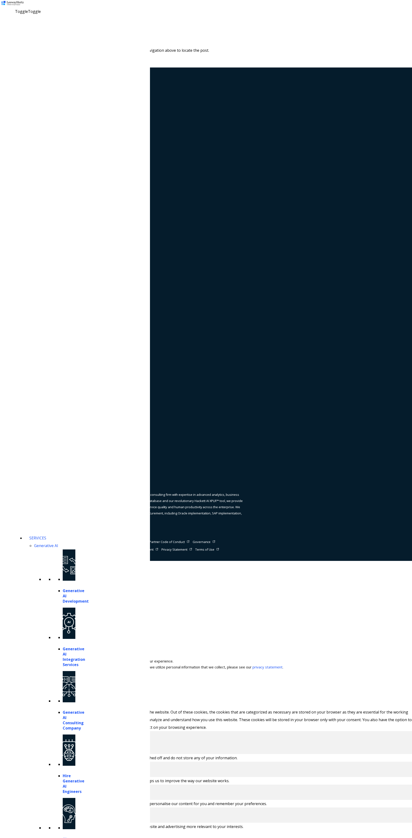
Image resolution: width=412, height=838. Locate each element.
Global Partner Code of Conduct (162, 542)
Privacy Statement (174, 549)
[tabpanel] (206, 758)
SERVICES (37, 538)
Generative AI (46, 545)
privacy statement (267, 667)
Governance (202, 542)
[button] (28, 11)
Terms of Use (205, 549)
